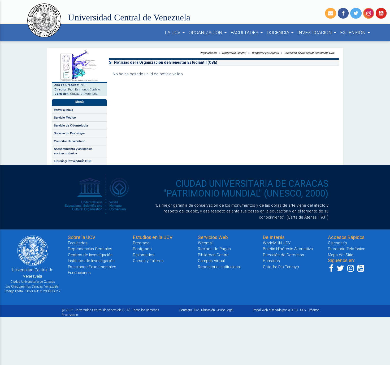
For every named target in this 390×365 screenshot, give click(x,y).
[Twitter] (356, 13)
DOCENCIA (281, 32)
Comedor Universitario (69, 141)
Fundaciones (79, 272)
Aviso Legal (225, 310)
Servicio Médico (65, 117)
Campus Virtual (211, 260)
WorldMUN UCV (277, 242)
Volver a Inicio (63, 109)
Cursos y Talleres (148, 260)
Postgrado (142, 248)
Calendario (337, 242)
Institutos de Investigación (91, 260)
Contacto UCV (189, 310)
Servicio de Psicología (69, 133)
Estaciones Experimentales (92, 266)
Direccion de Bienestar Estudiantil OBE (309, 53)
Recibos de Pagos (214, 248)
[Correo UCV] (330, 13)
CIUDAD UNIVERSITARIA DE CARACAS (252, 183)
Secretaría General (234, 53)
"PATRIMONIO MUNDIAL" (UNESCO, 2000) (245, 193)
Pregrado (141, 242)
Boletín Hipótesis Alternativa (288, 248)
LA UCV (176, 32)
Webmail (205, 242)
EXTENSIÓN (356, 32)
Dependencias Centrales (90, 248)
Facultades (78, 242)
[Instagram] (368, 13)
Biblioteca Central (213, 254)
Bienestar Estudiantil (265, 53)
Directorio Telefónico (346, 248)
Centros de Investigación (90, 254)
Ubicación (208, 310)
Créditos (313, 310)
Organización (208, 53)
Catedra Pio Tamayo (281, 266)
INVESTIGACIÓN (317, 32)
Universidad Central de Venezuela (129, 17)
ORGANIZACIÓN (208, 32)
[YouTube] (381, 13)
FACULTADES (248, 32)
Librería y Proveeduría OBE (73, 161)
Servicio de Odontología (71, 125)
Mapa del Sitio (340, 254)
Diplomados (143, 254)
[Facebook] (343, 13)
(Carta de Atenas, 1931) (307, 217)
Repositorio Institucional (219, 266)
